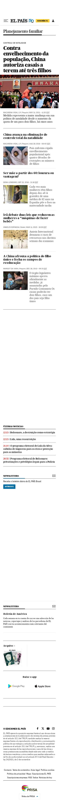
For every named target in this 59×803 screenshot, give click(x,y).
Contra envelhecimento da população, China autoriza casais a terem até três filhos (27, 59)
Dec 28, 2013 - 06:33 (37, 269)
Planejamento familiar (23, 31)
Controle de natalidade (14, 43)
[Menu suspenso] (6, 20)
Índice (35, 778)
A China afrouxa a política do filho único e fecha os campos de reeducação (27, 259)
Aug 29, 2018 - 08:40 (39, 144)
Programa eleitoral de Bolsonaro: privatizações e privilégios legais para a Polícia (29, 460)
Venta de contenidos (21, 770)
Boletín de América (15, 614)
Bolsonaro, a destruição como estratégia (32, 432)
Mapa (28, 774)
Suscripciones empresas (17, 778)
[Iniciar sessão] (53, 20)
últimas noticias (13, 426)
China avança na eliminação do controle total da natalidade (25, 136)
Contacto (8, 770)
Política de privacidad (16, 774)
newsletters (11, 476)
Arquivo (8, 646)
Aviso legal (35, 770)
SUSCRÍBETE (42, 21)
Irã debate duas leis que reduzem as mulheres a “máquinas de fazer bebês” (29, 218)
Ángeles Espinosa (11, 227)
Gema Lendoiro (10, 182)
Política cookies (47, 770)
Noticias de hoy (45, 778)
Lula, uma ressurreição (23, 439)
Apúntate (9, 486)
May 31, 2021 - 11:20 (39, 113)
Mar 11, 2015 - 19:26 (36, 227)
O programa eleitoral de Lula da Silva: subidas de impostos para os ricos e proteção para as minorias (28, 449)
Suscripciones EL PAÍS (41, 774)
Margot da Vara (10, 269)
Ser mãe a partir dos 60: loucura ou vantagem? (28, 175)
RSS (30, 778)
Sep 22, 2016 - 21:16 (28, 182)
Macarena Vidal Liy (12, 113)
